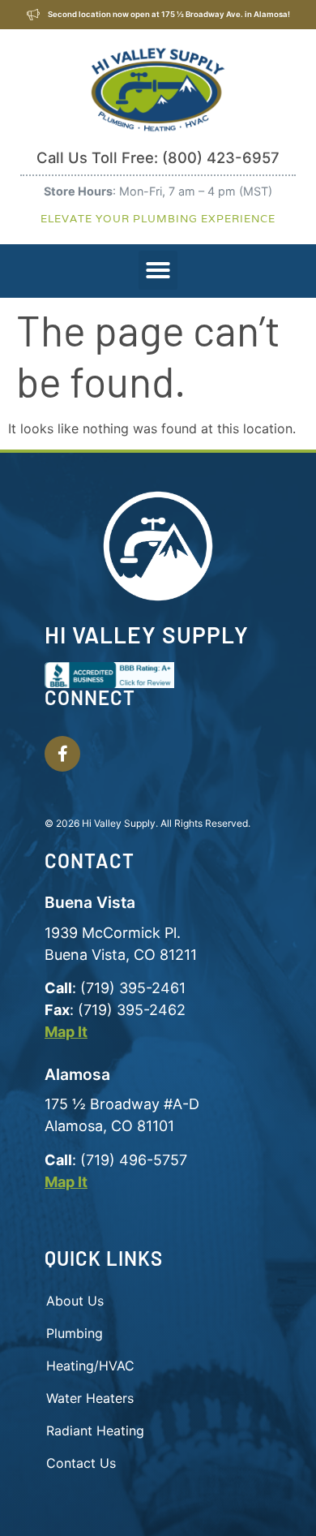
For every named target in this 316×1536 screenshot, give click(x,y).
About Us (75, 1301)
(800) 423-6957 (221, 157)
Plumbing (74, 1333)
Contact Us (81, 1463)
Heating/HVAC (90, 1365)
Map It (66, 1031)
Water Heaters (90, 1398)
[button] (158, 270)
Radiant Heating (95, 1430)
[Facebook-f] (62, 754)
